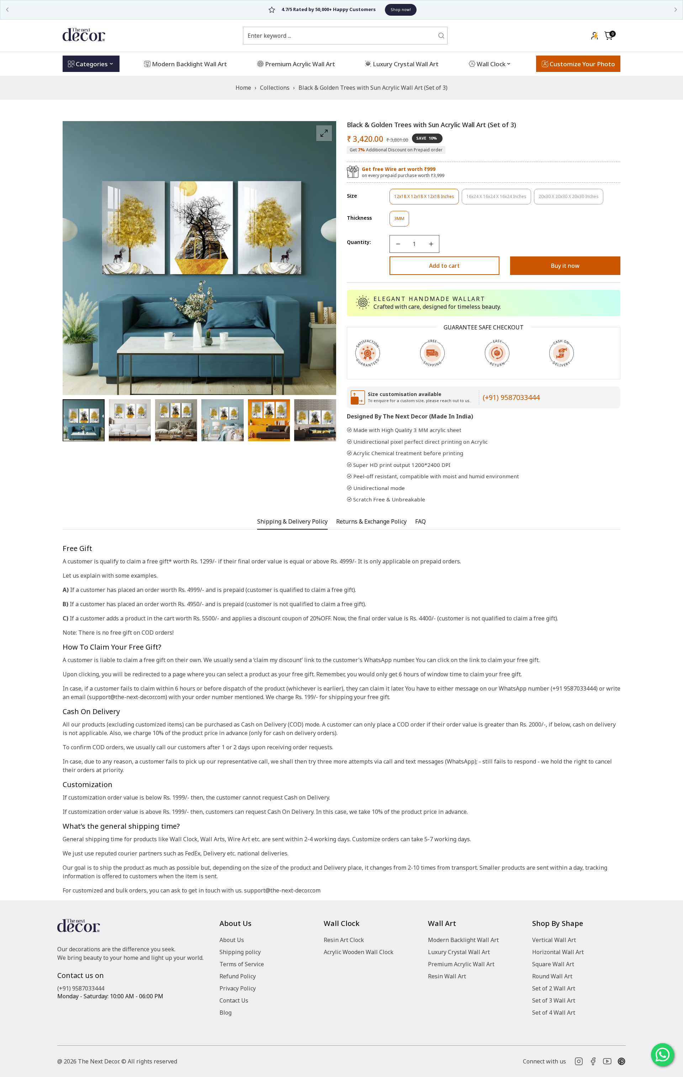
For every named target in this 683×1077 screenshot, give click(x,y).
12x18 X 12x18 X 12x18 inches (424, 198)
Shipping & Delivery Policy (292, 521)
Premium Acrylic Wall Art (461, 964)
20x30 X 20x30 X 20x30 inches (569, 198)
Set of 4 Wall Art (553, 1012)
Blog (225, 1012)
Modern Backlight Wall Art (463, 940)
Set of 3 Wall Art (553, 1000)
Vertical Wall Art (554, 940)
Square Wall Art (553, 964)
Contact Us (233, 1000)
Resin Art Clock (344, 940)
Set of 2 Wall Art (553, 988)
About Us (231, 940)
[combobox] (340, 35)
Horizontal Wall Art (558, 952)
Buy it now (565, 266)
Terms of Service (241, 964)
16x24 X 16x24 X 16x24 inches (496, 198)
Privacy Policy (237, 988)
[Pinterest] (621, 1061)
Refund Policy (237, 976)
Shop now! (375, 9)
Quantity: (359, 242)
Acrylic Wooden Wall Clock (358, 952)
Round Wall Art (552, 976)
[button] (608, 35)
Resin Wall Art (447, 976)
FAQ (420, 521)
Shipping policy (240, 952)
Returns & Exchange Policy (371, 521)
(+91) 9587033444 (511, 397)
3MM (401, 221)
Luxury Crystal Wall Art (459, 952)
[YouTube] (607, 1061)
